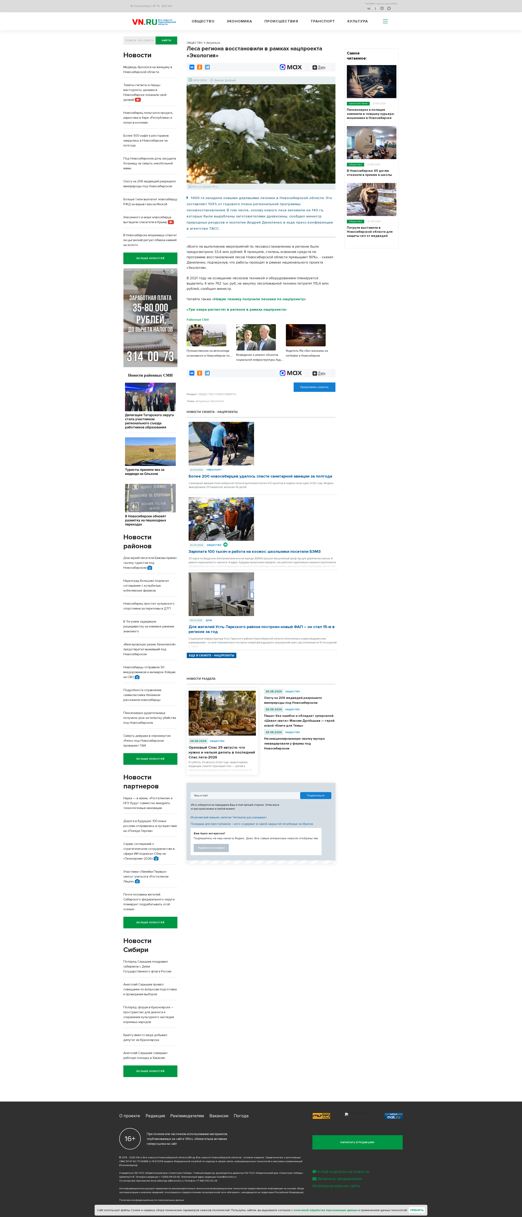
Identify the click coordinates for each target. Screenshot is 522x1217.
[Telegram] (207, 67)
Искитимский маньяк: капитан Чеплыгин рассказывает (229, 817)
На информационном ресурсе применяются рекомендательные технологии (164, 1188)
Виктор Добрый (225, 80)
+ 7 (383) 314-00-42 (169, 1176)
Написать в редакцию (357, 1142)
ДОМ (209, 620)
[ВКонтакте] (191, 67)
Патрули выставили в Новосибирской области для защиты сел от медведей (370, 232)
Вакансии (218, 1115)
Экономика (239, 21)
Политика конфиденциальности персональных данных (151, 1200)
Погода (241, 1115)
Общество (203, 21)
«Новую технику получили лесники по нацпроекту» (259, 299)
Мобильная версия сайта (336, 1186)
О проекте (129, 1115)
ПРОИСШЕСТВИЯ (358, 103)
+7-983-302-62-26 (206, 1180)
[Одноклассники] (199, 67)
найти (166, 40)
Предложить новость (314, 387)
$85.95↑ (167, 6)
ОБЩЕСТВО (214, 545)
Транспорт (323, 21)
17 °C (156, 6)
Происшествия (281, 21)
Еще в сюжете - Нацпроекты (211, 655)
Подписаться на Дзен (211, 847)
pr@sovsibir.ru (176, 1180)
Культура (357, 21)
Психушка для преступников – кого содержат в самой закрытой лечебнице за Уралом (252, 824)
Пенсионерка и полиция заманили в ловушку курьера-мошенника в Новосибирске (371, 114)
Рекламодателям (187, 1115)
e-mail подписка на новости (343, 1171)
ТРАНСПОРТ (214, 469)
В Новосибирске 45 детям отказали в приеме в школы (369, 173)
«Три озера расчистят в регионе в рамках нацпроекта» (237, 309)
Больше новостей (150, 258)
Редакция (155, 1115)
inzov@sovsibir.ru (227, 1176)
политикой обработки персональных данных (325, 1210)
